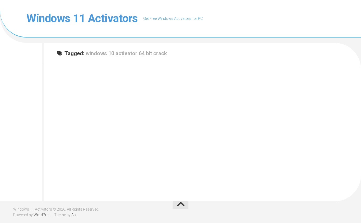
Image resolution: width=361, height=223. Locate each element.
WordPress (43, 215)
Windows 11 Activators (82, 18)
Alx (73, 215)
